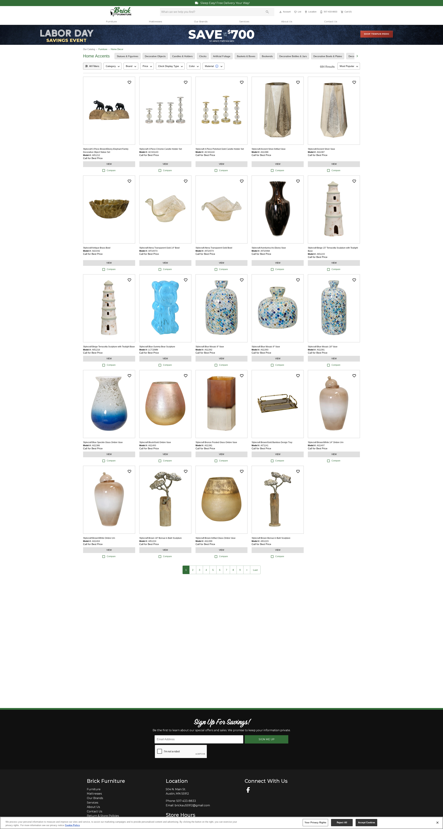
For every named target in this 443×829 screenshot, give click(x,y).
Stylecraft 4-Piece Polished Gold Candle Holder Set (220, 149)
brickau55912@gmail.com (192, 805)
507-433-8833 (186, 801)
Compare (111, 170)
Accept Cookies (366, 822)
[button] (280, 12)
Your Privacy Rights (315, 822)
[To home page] (121, 12)
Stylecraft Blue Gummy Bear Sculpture (157, 346)
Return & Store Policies (103, 815)
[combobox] (112, 66)
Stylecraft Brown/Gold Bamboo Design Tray (272, 442)
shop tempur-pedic (376, 34)
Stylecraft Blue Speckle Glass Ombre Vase (103, 442)
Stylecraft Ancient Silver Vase (321, 149)
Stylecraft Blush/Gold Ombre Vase (155, 442)
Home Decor (117, 49)
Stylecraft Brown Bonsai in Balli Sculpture (271, 538)
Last (255, 570)
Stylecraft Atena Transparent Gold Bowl (214, 248)
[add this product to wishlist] (129, 82)
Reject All (342, 822)
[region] (221, 823)
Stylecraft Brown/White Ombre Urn (99, 538)
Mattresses (155, 21)
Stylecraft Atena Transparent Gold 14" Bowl (159, 248)
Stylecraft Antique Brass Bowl (96, 248)
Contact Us (330, 21)
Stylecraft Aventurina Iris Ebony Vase (269, 248)
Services (244, 21)
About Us (286, 21)
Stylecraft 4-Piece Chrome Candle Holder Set (160, 149)
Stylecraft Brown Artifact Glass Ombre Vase (216, 538)
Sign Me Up (266, 739)
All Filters (94, 66)
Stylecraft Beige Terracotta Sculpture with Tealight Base (109, 346)
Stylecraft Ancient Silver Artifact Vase (269, 149)
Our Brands (200, 21)
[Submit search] (267, 12)
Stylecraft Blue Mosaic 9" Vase (210, 346)
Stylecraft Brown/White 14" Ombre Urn (325, 442)
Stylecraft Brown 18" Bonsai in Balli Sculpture (160, 538)
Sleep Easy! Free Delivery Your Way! (225, 3)
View (109, 164)
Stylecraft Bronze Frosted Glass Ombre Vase (216, 442)
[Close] (437, 822)
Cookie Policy (72, 825)
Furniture (111, 21)
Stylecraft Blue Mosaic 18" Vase (322, 346)
